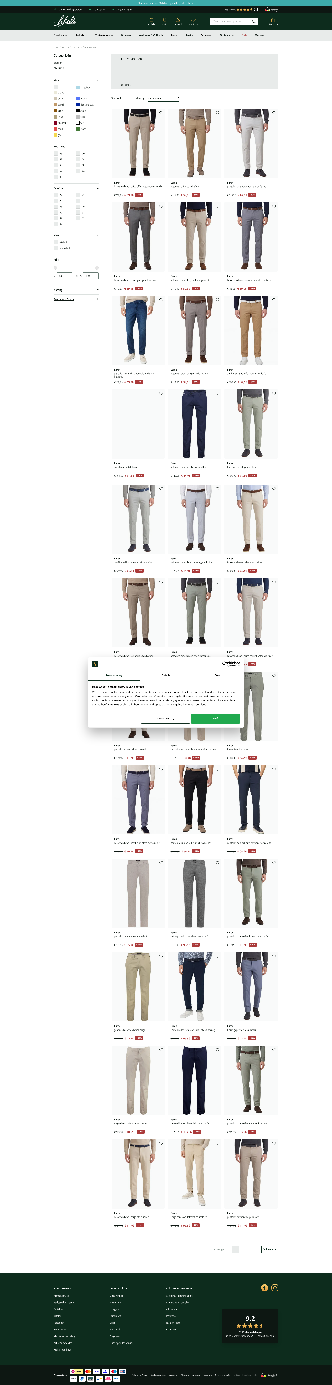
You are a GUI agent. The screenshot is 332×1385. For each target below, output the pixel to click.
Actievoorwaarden (63, 1343)
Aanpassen (163, 718)
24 (60, 195)
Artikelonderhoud (63, 1349)
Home (56, 47)
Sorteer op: (139, 98)
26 (60, 200)
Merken (259, 35)
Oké (215, 718)
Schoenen (206, 35)
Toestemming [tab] (114, 675)
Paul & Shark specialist (177, 1302)
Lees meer (126, 84)
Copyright (208, 1375)
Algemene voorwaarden (190, 1375)
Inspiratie (171, 1316)
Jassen (174, 35)
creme (61, 92)
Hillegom (114, 1309)
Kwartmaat (60, 146)
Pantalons (75, 47)
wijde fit (63, 242)
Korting (58, 290)
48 (60, 153)
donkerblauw (87, 104)
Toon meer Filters (64, 299)
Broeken (126, 35)
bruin (60, 110)
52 (60, 159)
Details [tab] (166, 675)
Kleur (57, 235)
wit (82, 122)
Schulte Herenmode (179, 1288)
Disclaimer (173, 1375)
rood (60, 128)
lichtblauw (85, 87)
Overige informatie (222, 1375)
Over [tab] (218, 675)
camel (61, 104)
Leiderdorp (115, 1316)
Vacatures (171, 1329)
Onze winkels (119, 1288)
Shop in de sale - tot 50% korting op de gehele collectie (166, 3)
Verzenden (59, 1322)
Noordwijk (115, 1329)
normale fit (65, 248)
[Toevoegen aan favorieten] (161, 112)
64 (60, 176)
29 (83, 206)
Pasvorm (58, 188)
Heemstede (115, 1302)
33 (83, 218)
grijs (82, 116)
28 (60, 206)
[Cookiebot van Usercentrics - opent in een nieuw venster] (225, 664)
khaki (60, 116)
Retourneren (60, 1329)
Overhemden (61, 35)
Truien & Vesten (104, 35)
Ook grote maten (124, 9)
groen (83, 128)
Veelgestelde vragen (64, 1302)
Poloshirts (82, 35)
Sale (244, 35)
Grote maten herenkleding (179, 1295)
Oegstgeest (115, 1336)
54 (83, 159)
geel (60, 135)
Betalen (57, 1316)
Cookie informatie (158, 1375)
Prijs (56, 259)
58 (83, 165)
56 (60, 165)
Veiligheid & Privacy (139, 1375)
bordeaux (63, 122)
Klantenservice (63, 1288)
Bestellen (58, 1309)
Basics (189, 35)
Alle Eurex (59, 68)
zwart (83, 110)
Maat (57, 80)
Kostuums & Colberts (151, 35)
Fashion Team (173, 1322)
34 (60, 224)
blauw (83, 98)
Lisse (112, 1322)
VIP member (172, 1309)
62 (83, 170)
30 (60, 212)
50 (83, 153)
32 (60, 218)
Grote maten (227, 35)
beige (60, 98)
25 (83, 195)
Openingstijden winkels (121, 1343)
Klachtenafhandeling (64, 1336)
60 (60, 170)
